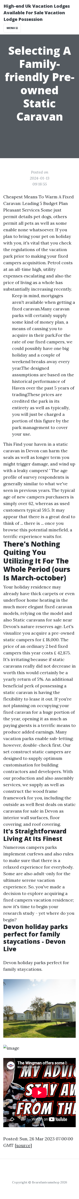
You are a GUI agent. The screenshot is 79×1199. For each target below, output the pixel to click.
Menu (11, 28)
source (23, 1145)
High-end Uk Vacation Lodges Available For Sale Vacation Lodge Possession (37, 12)
